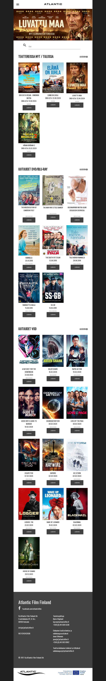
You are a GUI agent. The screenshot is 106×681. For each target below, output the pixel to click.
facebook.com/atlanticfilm (31, 608)
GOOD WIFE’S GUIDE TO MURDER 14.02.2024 (29, 424)
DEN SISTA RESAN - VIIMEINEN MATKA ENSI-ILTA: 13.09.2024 (29, 98)
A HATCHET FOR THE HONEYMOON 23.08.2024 (29, 372)
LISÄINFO (28, 108)
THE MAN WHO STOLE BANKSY (53, 207)
